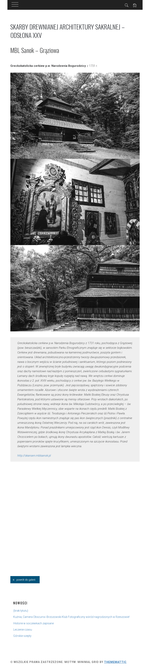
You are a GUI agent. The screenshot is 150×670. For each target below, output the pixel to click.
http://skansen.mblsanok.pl (34, 455)
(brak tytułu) (20, 610)
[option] (75, 116)
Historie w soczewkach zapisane (33, 623)
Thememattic (115, 662)
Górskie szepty (22, 635)
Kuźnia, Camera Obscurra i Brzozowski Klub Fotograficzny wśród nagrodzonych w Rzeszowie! (71, 616)
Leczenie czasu (22, 629)
